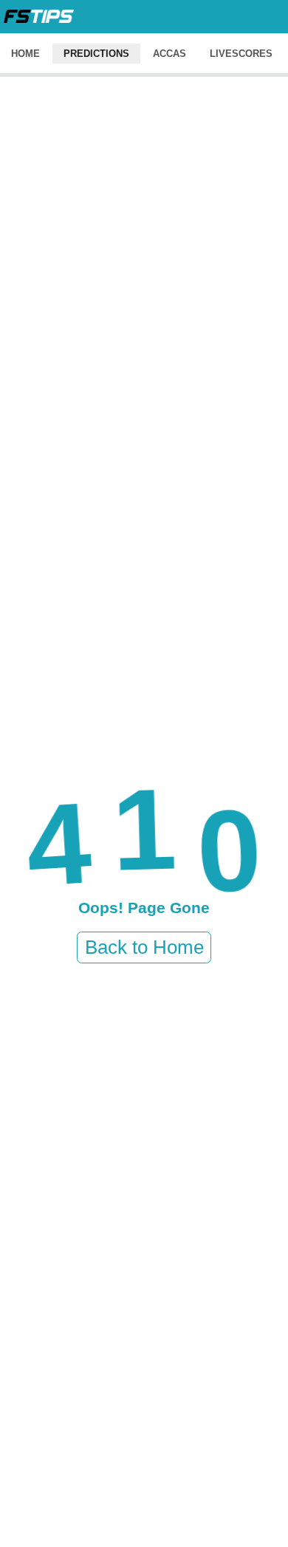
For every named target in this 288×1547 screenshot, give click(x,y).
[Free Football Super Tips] (39, 16)
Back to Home (144, 947)
